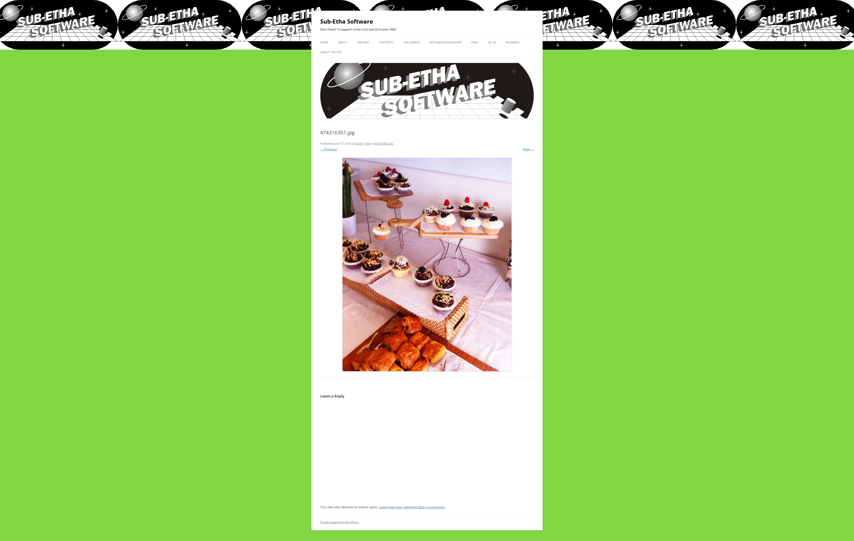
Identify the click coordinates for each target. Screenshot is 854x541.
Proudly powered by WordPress (339, 522)
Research (512, 42)
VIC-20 (492, 42)
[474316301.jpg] (427, 264)
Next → (528, 149)
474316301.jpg (383, 144)
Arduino (363, 42)
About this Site (331, 52)
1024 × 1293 (363, 144)
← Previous (328, 149)
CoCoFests (386, 42)
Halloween (412, 42)
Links (474, 42)
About (342, 42)
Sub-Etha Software (346, 21)
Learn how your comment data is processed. (412, 507)
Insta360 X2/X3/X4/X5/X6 (445, 42)
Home (324, 42)
